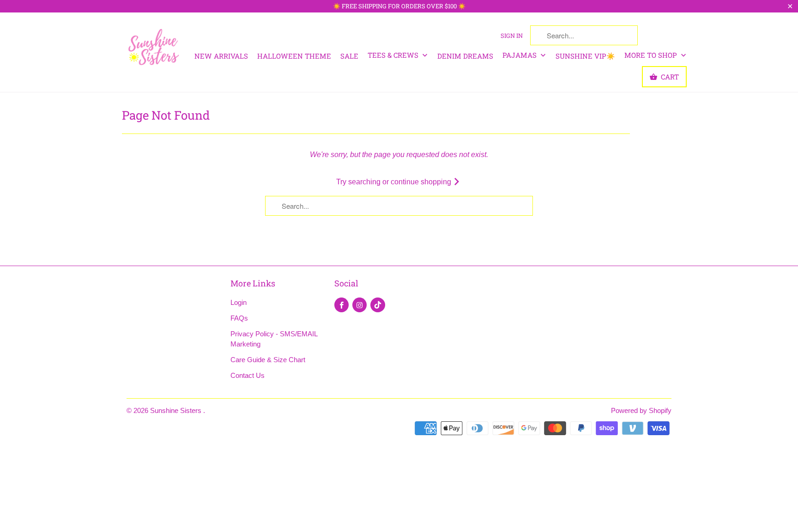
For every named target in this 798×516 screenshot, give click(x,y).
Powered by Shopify (641, 410)
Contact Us (247, 375)
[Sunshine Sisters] (154, 46)
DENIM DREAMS (465, 56)
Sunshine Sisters (176, 410)
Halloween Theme (294, 56)
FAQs (239, 318)
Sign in (512, 35)
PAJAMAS (520, 55)
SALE (349, 56)
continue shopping (422, 182)
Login (238, 302)
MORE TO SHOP (651, 55)
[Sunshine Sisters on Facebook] (341, 304)
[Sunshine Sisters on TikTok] (377, 304)
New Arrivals (221, 56)
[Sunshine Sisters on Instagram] (359, 304)
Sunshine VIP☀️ (585, 56)
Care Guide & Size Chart (267, 360)
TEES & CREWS (394, 55)
